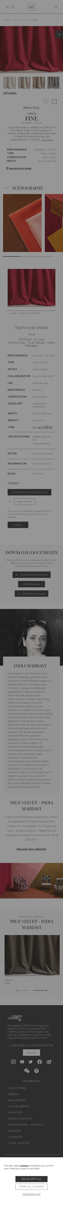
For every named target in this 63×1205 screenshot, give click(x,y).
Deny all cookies (31, 1186)
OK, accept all (31, 1179)
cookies (23, 1165)
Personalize (31, 1194)
